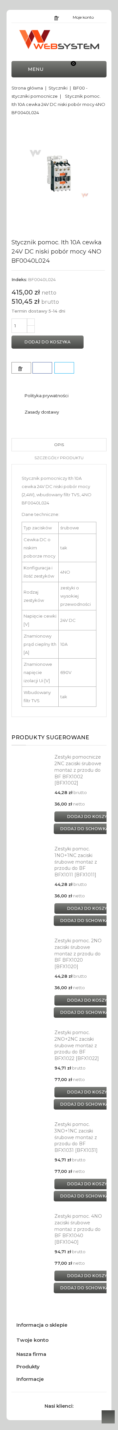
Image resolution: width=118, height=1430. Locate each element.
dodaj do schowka (84, 828)
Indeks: (19, 279)
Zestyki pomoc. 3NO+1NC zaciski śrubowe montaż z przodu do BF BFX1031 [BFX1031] (76, 1137)
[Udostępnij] (42, 367)
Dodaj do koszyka (47, 341)
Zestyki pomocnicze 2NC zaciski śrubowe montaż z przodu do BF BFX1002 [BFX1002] (77, 770)
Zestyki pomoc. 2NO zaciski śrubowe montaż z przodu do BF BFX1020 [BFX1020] (78, 954)
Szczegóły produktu (59, 457)
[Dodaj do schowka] (21, 367)
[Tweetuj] (64, 367)
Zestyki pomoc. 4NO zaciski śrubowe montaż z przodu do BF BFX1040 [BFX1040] (78, 1229)
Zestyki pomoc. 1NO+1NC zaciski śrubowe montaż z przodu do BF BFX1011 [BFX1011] (75, 862)
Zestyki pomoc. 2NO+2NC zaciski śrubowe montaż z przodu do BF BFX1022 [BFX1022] (76, 1045)
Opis (59, 444)
